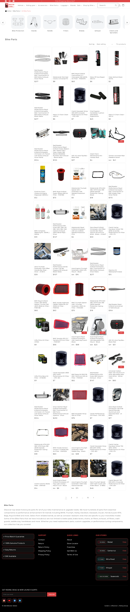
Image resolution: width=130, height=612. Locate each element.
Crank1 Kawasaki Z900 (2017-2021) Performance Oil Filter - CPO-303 (61, 375)
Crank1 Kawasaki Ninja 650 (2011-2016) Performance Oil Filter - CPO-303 (98, 448)
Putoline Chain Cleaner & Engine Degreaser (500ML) (41, 193)
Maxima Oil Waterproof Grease (115, 271)
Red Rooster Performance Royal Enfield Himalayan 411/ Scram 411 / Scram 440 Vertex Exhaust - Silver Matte (42, 411)
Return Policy (43, 547)
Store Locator (72, 543)
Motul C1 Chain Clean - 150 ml (117, 115)
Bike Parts (16, 11)
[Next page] (93, 497)
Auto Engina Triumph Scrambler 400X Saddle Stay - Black (79, 449)
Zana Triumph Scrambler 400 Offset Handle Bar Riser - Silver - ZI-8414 (42, 269)
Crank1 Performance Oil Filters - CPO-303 (97, 414)
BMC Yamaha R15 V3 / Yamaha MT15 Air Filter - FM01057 (61, 340)
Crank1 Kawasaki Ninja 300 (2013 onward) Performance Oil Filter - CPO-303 (80, 113)
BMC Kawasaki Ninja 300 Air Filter (79, 414)
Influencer (114, 606)
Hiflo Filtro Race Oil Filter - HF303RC (41, 377)
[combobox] (108, 5)
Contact (41, 540)
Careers (107, 606)
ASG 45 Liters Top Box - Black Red (80, 156)
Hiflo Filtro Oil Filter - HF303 (42, 341)
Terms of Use (72, 554)
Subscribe (52, 594)
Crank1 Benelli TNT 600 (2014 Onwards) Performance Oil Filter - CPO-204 (117, 482)
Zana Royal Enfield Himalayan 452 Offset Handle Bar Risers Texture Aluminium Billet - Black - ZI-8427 (98, 231)
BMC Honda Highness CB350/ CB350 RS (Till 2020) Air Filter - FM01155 (61, 305)
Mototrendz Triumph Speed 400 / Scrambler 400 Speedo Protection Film (79, 191)
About (69, 540)
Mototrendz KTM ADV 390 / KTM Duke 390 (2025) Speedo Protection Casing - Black (97, 191)
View (124, 542)
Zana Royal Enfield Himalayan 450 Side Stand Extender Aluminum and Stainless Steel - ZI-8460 (116, 411)
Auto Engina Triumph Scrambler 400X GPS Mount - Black (79, 270)
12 (88, 498)
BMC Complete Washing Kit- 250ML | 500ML (42, 232)
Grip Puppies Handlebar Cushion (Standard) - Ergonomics (97, 113)
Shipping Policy (44, 551)
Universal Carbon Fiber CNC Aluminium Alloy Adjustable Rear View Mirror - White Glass (117, 374)
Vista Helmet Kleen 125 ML (116, 78)
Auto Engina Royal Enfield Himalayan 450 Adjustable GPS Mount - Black (97, 339)
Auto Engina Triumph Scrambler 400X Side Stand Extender (79, 483)
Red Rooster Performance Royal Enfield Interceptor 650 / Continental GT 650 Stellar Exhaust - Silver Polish (41, 74)
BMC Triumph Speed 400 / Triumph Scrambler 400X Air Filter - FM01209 (79, 305)
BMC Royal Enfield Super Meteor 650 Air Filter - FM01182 (60, 193)
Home (9, 11)
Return (41, 543)
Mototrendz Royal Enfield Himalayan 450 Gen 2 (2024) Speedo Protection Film (78, 231)
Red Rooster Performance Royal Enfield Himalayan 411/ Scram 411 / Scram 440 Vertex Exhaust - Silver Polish (42, 153)
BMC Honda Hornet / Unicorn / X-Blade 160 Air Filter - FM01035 (61, 449)
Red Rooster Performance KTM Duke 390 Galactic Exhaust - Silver (96, 375)
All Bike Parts (26, 11)
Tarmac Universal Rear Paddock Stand (117, 156)
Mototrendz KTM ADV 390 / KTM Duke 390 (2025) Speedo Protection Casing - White (42, 448)
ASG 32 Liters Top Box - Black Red (117, 341)
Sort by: (92, 44)
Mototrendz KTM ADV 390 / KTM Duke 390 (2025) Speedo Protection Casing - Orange (97, 304)
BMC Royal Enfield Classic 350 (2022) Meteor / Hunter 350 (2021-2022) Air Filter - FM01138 (42, 304)
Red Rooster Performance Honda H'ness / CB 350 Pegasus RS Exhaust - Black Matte (60, 268)
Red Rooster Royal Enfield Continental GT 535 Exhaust (116, 305)
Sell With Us (72, 551)
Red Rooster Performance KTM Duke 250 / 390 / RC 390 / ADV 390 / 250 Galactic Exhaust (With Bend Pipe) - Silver (60, 229)
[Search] (116, 5)
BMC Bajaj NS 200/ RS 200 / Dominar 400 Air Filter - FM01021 (80, 376)
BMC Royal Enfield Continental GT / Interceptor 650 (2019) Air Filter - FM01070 (79, 76)
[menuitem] (21, 5)
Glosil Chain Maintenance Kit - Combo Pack (96, 155)
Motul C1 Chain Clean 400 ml (60, 115)
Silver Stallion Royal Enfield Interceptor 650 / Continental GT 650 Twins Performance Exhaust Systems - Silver (60, 411)
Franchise (71, 547)
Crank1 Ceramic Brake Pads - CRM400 (42, 484)
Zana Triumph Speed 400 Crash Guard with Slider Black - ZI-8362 (98, 483)
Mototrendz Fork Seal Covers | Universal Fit (60, 78)
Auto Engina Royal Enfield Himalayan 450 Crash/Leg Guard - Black (80, 339)
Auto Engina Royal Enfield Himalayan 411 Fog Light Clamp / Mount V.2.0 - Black (61, 482)
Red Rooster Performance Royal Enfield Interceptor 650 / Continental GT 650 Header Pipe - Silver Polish (116, 191)
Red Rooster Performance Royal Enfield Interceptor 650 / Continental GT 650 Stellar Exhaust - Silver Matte (97, 267)
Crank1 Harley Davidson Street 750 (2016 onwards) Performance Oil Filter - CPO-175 (117, 231)
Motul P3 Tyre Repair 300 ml (97, 78)
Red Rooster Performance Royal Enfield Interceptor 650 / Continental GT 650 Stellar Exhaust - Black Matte (41, 112)
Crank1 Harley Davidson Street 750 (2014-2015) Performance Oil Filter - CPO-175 (117, 448)
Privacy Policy (43, 554)
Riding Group (123, 606)
